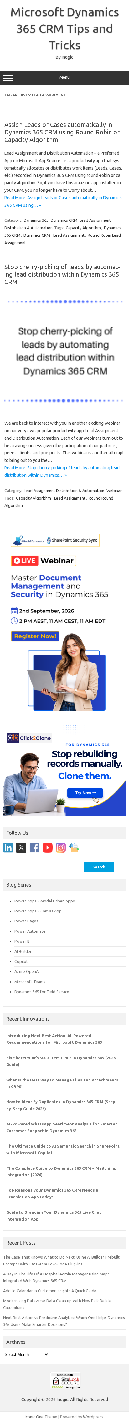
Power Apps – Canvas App (38, 911)
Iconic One (34, 1417)
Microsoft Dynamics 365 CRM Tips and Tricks (64, 28)
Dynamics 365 (36, 220)
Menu (64, 77)
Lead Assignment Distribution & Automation (64, 490)
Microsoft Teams (29, 981)
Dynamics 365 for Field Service (41, 991)
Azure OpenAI (26, 971)
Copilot (21, 961)
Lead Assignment (69, 235)
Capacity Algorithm (83, 227)
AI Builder (23, 951)
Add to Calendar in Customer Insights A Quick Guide (49, 1291)
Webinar (114, 490)
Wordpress (93, 1417)
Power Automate (29, 931)
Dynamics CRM (64, 220)
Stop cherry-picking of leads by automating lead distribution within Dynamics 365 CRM (62, 274)
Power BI (22, 941)
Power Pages (26, 921)
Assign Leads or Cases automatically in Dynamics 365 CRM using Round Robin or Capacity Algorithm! (62, 132)
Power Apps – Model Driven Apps (44, 901)
